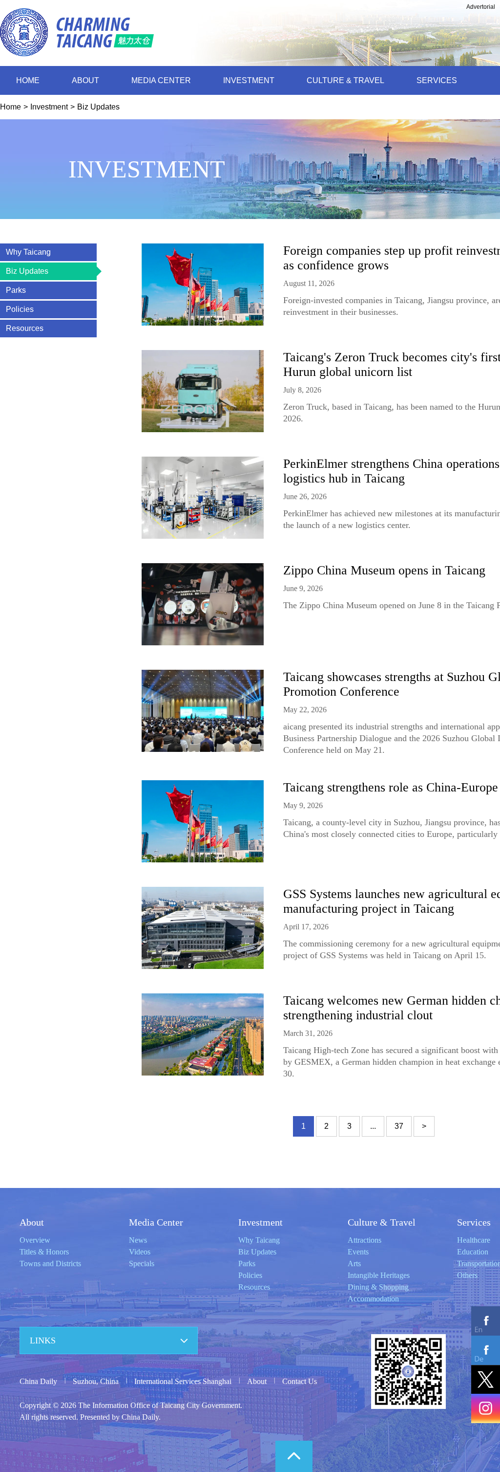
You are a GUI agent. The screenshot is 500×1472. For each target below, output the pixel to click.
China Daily (38, 1381)
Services (474, 1222)
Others (467, 1275)
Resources (254, 1287)
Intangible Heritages (379, 1275)
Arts (354, 1263)
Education (472, 1252)
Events (358, 1252)
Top (293, 1456)
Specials (141, 1263)
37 (399, 1126)
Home (10, 107)
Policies (250, 1275)
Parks (246, 1263)
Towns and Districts (50, 1263)
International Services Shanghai (182, 1381)
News (138, 1240)
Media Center (156, 1222)
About (32, 1222)
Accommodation (373, 1299)
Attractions (364, 1240)
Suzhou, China (96, 1381)
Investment (49, 107)
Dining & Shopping (378, 1287)
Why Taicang (259, 1240)
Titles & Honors (44, 1252)
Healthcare (473, 1240)
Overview (35, 1240)
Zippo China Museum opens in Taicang (384, 570)
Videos (139, 1252)
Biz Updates (98, 107)
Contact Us (299, 1381)
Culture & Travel (382, 1222)
